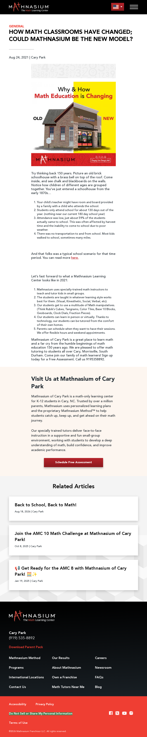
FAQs (99, 677)
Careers (101, 658)
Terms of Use (18, 723)
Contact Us (17, 687)
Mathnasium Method (24, 658)
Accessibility (17, 704)
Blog (98, 687)
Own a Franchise (64, 677)
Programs (16, 667)
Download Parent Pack (26, 647)
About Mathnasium (66, 667)
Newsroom (103, 667)
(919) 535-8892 (22, 638)
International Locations (26, 677)
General (16, 26)
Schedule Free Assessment (73, 462)
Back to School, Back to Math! (46, 505)
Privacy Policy (45, 704)
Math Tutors (68, 687)
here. (75, 257)
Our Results (61, 658)
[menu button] (117, 7)
